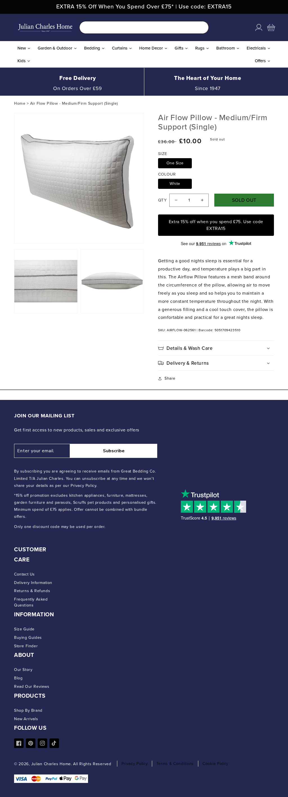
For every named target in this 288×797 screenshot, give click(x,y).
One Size (175, 163)
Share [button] (170, 378)
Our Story (23, 670)
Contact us (24, 574)
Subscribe (114, 451)
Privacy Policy (135, 764)
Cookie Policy (215, 764)
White (175, 184)
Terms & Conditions (175, 764)
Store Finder (26, 646)
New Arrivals (26, 719)
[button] (271, 27)
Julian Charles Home (51, 764)
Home (19, 103)
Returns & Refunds (32, 591)
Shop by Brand (28, 710)
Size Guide (24, 629)
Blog (18, 678)
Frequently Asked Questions (31, 602)
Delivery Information (33, 583)
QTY (162, 200)
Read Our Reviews (32, 686)
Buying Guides (28, 638)
